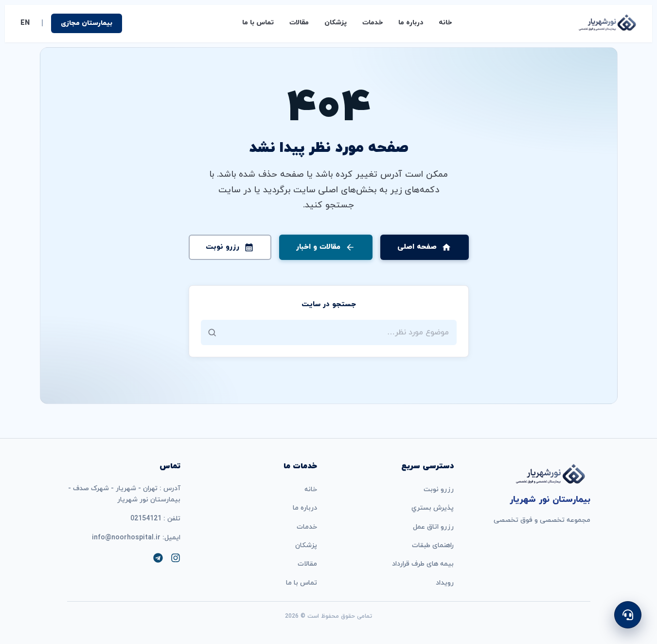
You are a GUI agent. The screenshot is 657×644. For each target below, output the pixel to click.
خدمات (372, 22)
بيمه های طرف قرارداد (423, 564)
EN (25, 23)
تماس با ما (258, 22)
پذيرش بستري (432, 508)
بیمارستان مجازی (86, 23)
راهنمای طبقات (433, 545)
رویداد (445, 583)
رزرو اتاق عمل (433, 527)
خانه (445, 22)
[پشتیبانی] (627, 614)
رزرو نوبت (439, 489)
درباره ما (410, 22)
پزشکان (335, 22)
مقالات (299, 22)
